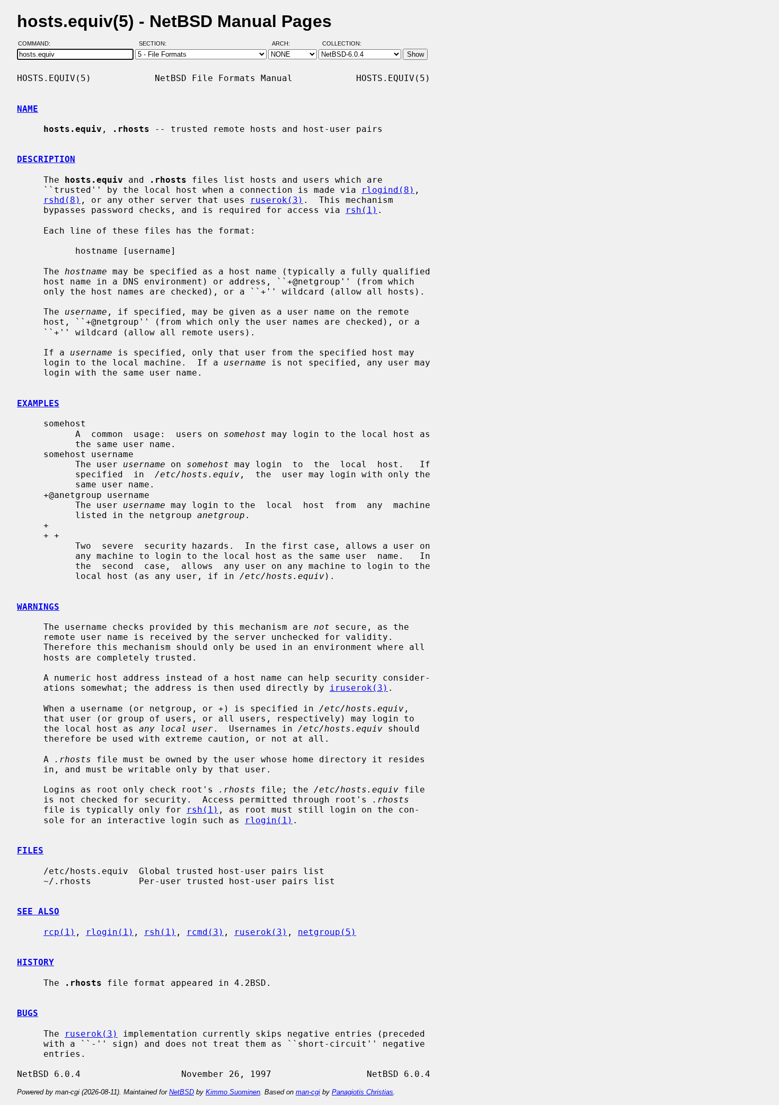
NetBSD (181, 1092)
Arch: (285, 44)
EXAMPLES (38, 403)
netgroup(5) (327, 932)
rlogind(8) (387, 190)
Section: (155, 44)
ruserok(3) (276, 200)
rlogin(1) (269, 820)
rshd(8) (62, 200)
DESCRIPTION (46, 159)
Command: (37, 44)
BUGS (27, 1013)
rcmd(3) (205, 932)
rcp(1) (59, 932)
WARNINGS (38, 607)
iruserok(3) (359, 688)
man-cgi (308, 1092)
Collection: (341, 44)
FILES (30, 850)
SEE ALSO (38, 911)
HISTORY (35, 962)
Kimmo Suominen (233, 1092)
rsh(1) (361, 210)
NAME (27, 109)
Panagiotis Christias (362, 1092)
